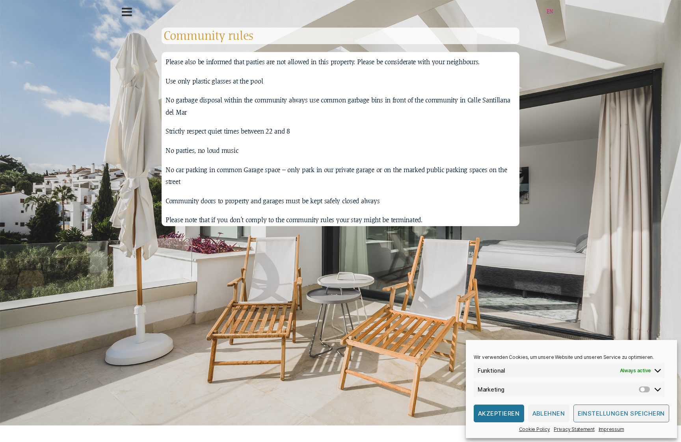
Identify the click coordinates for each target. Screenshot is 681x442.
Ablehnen (548, 413)
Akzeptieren (499, 413)
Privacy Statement (574, 429)
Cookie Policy (534, 429)
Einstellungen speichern (621, 413)
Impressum (611, 429)
